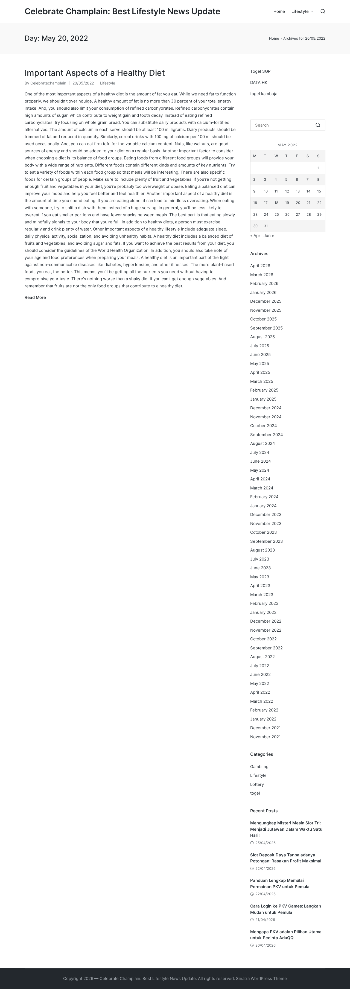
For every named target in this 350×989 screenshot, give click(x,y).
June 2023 (260, 567)
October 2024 (263, 425)
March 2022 (261, 701)
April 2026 (260, 265)
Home (274, 38)
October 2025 (263, 319)
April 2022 (260, 692)
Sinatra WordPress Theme (261, 978)
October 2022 (263, 638)
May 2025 (259, 363)
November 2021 (265, 736)
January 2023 (263, 612)
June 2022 (260, 674)
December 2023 (266, 514)
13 (298, 191)
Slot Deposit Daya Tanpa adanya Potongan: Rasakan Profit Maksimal (285, 858)
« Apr (255, 235)
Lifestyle (107, 83)
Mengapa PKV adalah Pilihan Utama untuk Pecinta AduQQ (286, 935)
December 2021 (265, 727)
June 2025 (260, 354)
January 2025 (263, 399)
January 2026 (263, 292)
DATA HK (258, 82)
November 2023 (266, 523)
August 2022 (262, 656)
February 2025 (264, 390)
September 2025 (266, 328)
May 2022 (259, 683)
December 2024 (266, 407)
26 (287, 214)
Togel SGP (260, 71)
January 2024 (263, 505)
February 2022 (264, 710)
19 (287, 202)
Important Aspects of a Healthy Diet (95, 73)
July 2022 (259, 665)
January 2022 (263, 719)
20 (298, 202)
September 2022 (266, 647)
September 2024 (266, 434)
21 (308, 202)
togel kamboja (263, 93)
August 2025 (262, 336)
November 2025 (265, 310)
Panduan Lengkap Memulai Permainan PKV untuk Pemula (280, 883)
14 (308, 191)
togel (255, 793)
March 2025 (261, 381)
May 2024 (259, 470)
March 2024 (261, 488)
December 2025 (265, 301)
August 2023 (262, 550)
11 (276, 191)
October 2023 (263, 532)
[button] (317, 125)
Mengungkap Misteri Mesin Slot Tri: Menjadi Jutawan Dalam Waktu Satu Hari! (286, 829)
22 (319, 202)
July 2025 (259, 345)
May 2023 (259, 576)
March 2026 (261, 274)
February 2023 (264, 603)
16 (255, 202)
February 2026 (264, 283)
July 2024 (259, 452)
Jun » (269, 235)
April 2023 (260, 585)
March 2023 (261, 594)
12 (287, 191)
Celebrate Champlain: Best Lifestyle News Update (122, 11)
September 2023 (266, 541)
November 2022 (265, 630)
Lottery (257, 784)
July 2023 (259, 559)
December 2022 (265, 621)
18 (276, 202)
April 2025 (260, 372)
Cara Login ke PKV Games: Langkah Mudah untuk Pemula (285, 909)
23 (255, 214)
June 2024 (260, 461)
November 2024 (266, 416)
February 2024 (264, 496)
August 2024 (262, 443)
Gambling (259, 766)
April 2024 (260, 479)
